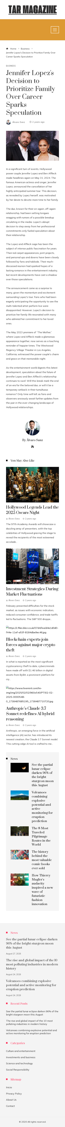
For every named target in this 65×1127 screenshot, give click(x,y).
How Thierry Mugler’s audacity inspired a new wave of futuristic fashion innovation (42, 889)
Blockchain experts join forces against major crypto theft (30, 645)
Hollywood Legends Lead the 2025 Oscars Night (32, 510)
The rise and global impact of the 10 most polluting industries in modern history (32, 964)
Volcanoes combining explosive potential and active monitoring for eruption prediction (31, 985)
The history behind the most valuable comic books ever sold (42, 860)
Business (11, 66)
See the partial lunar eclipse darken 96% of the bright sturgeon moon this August (43, 775)
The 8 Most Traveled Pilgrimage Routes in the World (41, 836)
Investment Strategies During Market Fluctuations (32, 591)
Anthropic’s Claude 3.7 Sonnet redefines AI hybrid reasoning (30, 714)
